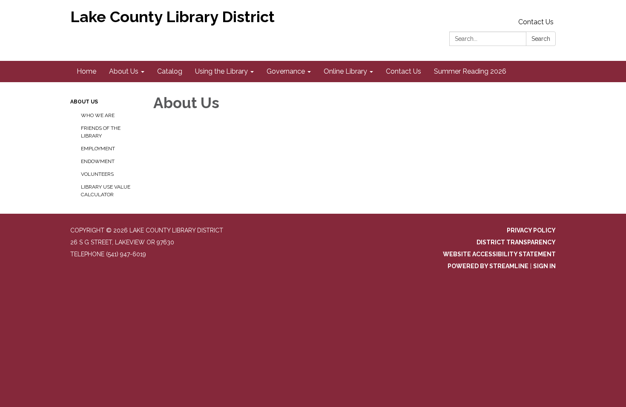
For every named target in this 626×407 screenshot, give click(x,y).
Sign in (544, 266)
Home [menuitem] (86, 71)
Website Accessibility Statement (499, 254)
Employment (98, 149)
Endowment (98, 161)
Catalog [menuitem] (169, 71)
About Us (84, 102)
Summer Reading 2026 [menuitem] (470, 71)
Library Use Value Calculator (105, 191)
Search (540, 38)
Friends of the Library (101, 132)
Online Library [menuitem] (345, 71)
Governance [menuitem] (286, 71)
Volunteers (97, 174)
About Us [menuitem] (123, 71)
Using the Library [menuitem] (221, 71)
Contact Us (536, 22)
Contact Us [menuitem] (403, 71)
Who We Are (98, 115)
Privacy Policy (531, 230)
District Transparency (516, 242)
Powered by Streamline (488, 266)
